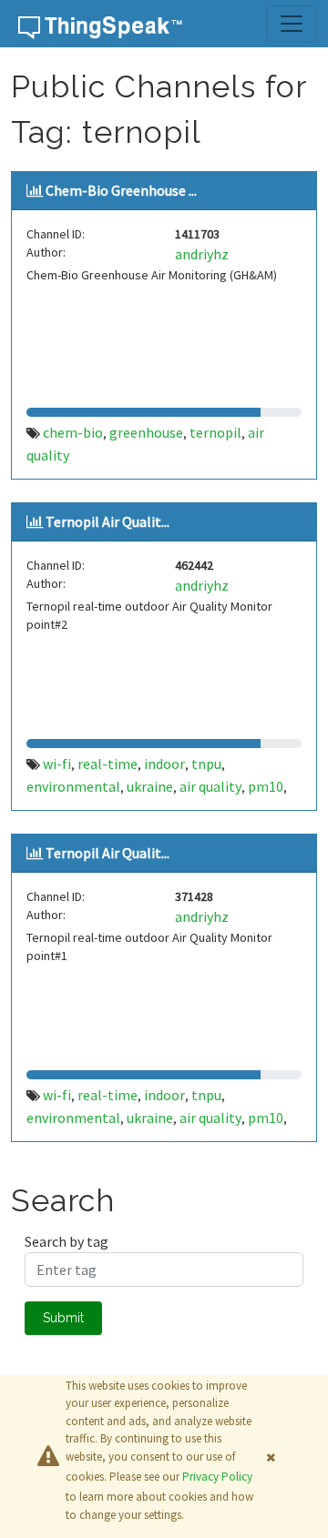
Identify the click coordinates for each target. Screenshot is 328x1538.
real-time (107, 763)
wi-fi (57, 763)
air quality (210, 786)
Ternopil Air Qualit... (107, 521)
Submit (63, 1317)
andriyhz (202, 254)
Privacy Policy (217, 1476)
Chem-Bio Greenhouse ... (121, 190)
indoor (164, 763)
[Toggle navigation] (291, 23)
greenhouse (146, 432)
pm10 (265, 786)
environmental (73, 786)
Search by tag (66, 1241)
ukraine (150, 786)
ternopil (215, 432)
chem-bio (73, 432)
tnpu (206, 763)
